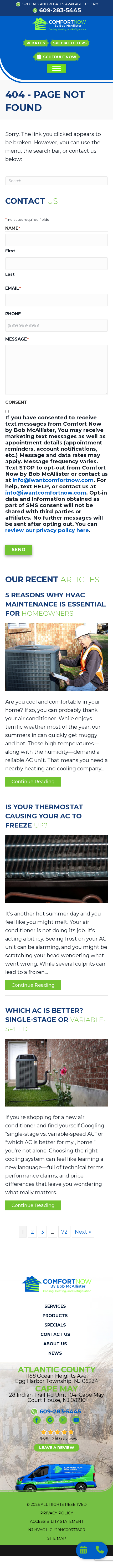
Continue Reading (33, 782)
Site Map (56, 1538)
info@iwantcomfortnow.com (53, 480)
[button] (56, 57)
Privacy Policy (56, 1513)
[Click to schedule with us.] (84, 1551)
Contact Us (55, 1335)
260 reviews (64, 1438)
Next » (83, 1232)
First (10, 250)
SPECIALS (30, 4)
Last (9, 274)
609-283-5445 (60, 10)
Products (55, 1316)
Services (55, 1306)
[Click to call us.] (100, 1551)
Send (18, 549)
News (55, 1353)
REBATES (56, 4)
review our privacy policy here (47, 530)
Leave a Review (56, 1447)
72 (64, 1232)
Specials (55, 1325)
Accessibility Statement (56, 1521)
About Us (55, 1344)
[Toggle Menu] (56, 68)
